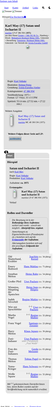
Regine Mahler (30, 299)
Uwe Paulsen (31, 281)
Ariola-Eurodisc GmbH (38, 43)
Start (6, 7)
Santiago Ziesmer (33, 324)
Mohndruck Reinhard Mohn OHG (25, 38)
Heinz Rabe (32, 273)
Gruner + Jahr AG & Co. (28, 35)
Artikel (25, 7)
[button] (15, 138)
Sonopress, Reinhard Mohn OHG (31, 40)
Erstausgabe (18, 239)
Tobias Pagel (31, 358)
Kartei (15, 7)
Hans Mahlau (31, 266)
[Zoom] (43, 8)
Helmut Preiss (24, 85)
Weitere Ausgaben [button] (13, 111)
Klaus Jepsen (31, 331)
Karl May (19, 172)
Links (35, 7)
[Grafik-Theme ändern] (49, 8)
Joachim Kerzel (33, 257)
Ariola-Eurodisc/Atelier (29, 87)
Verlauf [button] (13, 202)
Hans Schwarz (30, 366)
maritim (8, 33)
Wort (9, 155)
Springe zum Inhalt (9, 1)
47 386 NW (29, 91)
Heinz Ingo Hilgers (32, 288)
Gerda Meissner (33, 350)
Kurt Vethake (20, 81)
